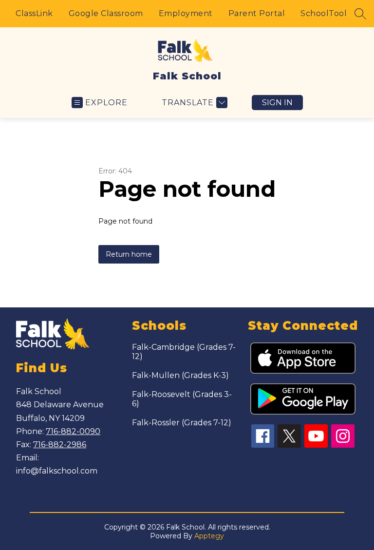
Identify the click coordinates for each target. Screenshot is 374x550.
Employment (186, 13)
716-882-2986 (59, 444)
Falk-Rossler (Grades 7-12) (181, 422)
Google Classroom (106, 13)
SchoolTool (323, 13)
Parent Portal (256, 13)
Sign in (277, 102)
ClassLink (34, 13)
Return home (129, 254)
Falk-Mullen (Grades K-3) (180, 375)
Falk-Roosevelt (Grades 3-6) (182, 399)
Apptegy (209, 535)
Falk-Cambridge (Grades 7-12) (184, 351)
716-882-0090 (73, 431)
